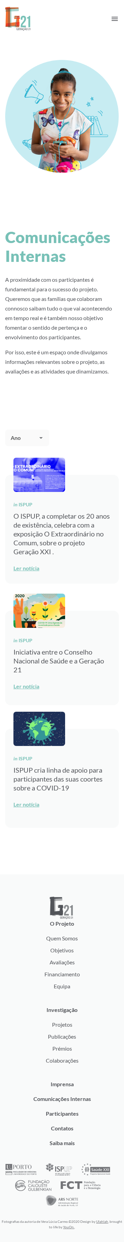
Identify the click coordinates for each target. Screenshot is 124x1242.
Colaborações (62, 1060)
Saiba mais (62, 1143)
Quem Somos (62, 938)
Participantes (62, 1113)
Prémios (62, 1048)
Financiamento (62, 974)
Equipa (62, 986)
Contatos (62, 1128)
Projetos (62, 1024)
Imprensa (62, 1084)
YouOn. (68, 1227)
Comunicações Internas (62, 1098)
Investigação (62, 1009)
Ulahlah (102, 1221)
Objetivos (62, 950)
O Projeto (62, 923)
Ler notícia (26, 568)
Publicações (62, 1036)
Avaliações (62, 962)
